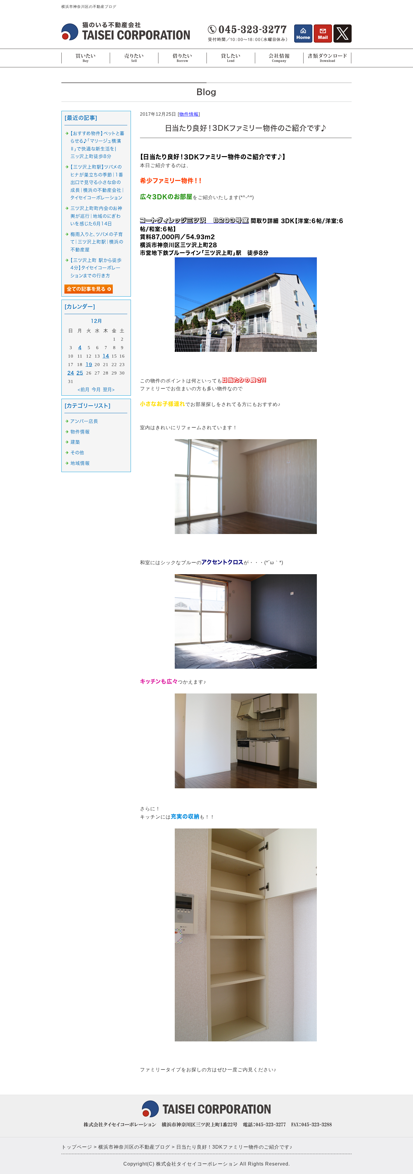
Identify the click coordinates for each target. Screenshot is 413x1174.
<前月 (84, 389)
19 (89, 364)
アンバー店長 (84, 421)
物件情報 (189, 114)
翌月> (109, 389)
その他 (77, 452)
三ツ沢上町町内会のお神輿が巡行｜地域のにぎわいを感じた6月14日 (96, 216)
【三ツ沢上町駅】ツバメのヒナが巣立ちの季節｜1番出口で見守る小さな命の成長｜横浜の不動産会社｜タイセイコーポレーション (97, 182)
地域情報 (80, 463)
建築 (75, 442)
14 (105, 356)
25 (79, 373)
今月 (96, 389)
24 (70, 373)
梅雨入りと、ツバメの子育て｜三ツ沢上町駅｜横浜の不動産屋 (96, 242)
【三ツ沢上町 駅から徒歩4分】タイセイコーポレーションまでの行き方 (96, 268)
